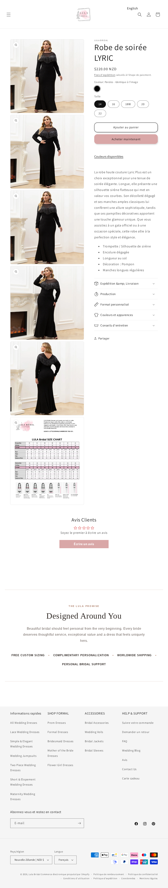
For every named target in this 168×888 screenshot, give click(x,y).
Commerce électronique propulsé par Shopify (65, 874)
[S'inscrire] (79, 823)
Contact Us (129, 769)
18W (128, 104)
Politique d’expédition (105, 878)
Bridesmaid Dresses (61, 741)
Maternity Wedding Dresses (22, 796)
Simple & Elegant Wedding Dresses (21, 743)
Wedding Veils (94, 732)
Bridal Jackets (94, 741)
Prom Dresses (57, 723)
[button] (8, 14)
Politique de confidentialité (143, 874)
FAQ (124, 741)
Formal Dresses (58, 732)
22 (100, 113)
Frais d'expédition (104, 74)
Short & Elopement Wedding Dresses (22, 782)
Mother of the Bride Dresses (60, 753)
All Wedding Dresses (23, 723)
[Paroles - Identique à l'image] (97, 89)
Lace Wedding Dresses (25, 732)
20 (143, 104)
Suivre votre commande (138, 723)
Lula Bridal (35, 874)
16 (113, 104)
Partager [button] (104, 338)
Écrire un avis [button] (84, 544)
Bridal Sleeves (94, 750)
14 (100, 104)
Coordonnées (128, 878)
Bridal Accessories (97, 723)
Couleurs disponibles (108, 156)
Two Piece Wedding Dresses (23, 767)
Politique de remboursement (108, 874)
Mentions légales (149, 878)
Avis (124, 760)
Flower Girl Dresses (60, 765)
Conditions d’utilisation (76, 878)
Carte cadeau (131, 778)
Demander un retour (136, 732)
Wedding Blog (131, 750)
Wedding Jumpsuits (23, 756)
